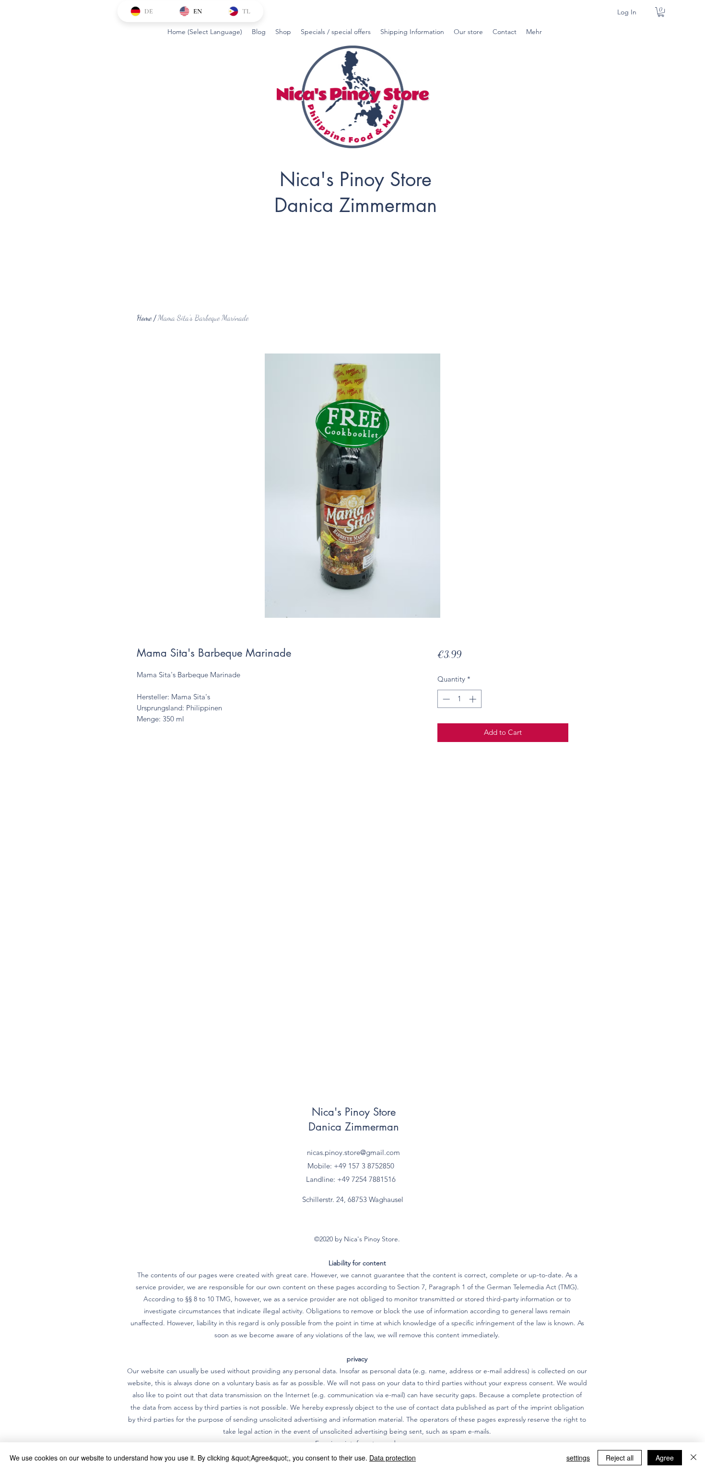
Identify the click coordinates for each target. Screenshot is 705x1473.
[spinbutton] (459, 699)
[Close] (693, 1457)
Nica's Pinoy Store (356, 179)
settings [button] (578, 1457)
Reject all (620, 1457)
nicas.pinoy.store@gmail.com (353, 1152)
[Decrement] (445, 699)
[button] (661, 12)
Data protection (392, 1457)
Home (144, 317)
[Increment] (473, 699)
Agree (665, 1457)
